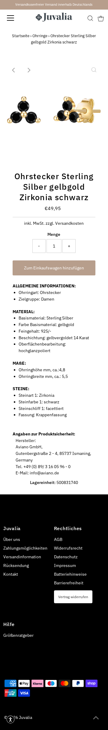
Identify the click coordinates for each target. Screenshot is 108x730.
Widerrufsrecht (68, 548)
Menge (53, 234)
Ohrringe (39, 35)
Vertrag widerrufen (73, 596)
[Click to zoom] (93, 70)
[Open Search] (90, 18)
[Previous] (14, 70)
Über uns (11, 539)
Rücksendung (16, 565)
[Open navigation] (15, 17)
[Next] (28, 70)
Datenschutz (66, 556)
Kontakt (10, 574)
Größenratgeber (18, 635)
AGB (58, 539)
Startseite (20, 35)
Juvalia (25, 717)
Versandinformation (22, 556)
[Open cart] (101, 18)
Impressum (65, 565)
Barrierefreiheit (68, 583)
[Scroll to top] (96, 718)
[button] (10, 719)
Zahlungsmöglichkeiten (25, 548)
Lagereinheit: (43, 482)
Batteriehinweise (70, 574)
